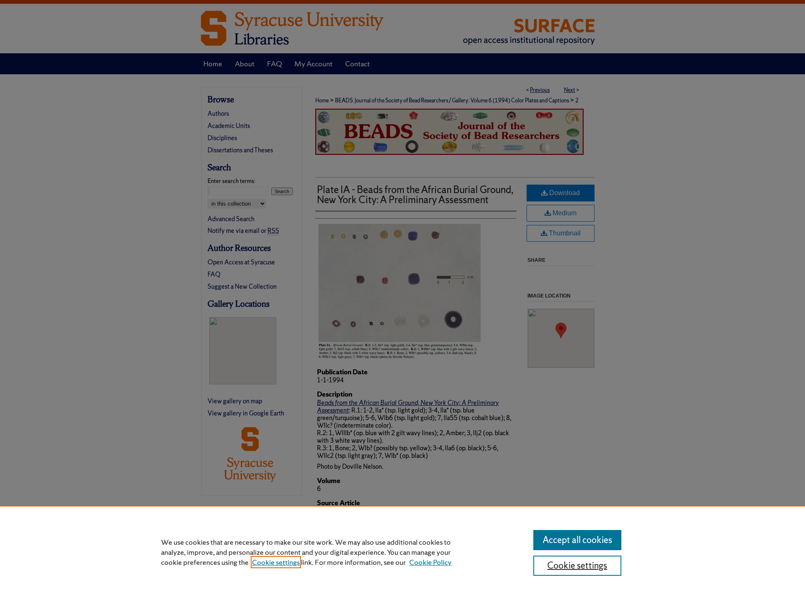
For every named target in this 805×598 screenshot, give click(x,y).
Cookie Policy (430, 562)
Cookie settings (276, 562)
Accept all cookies (577, 540)
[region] (402, 552)
